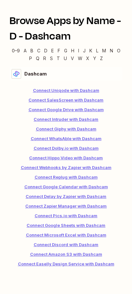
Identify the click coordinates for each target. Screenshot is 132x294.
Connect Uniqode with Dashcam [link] (66, 90)
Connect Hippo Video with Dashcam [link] (66, 157)
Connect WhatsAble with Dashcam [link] (66, 138)
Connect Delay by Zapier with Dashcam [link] (66, 196)
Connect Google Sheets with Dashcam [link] (66, 225)
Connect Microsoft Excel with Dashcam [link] (66, 234)
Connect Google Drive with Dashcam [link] (66, 109)
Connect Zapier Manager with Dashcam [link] (66, 206)
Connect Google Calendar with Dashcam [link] (66, 186)
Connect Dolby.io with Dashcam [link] (66, 148)
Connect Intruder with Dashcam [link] (66, 119)
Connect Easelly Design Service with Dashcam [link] (66, 263)
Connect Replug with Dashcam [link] (66, 177)
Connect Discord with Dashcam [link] (66, 244)
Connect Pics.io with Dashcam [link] (66, 215)
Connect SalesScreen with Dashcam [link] (66, 99)
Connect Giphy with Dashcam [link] (66, 128)
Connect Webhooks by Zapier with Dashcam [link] (66, 167)
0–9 (16, 50)
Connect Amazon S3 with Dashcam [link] (66, 254)
